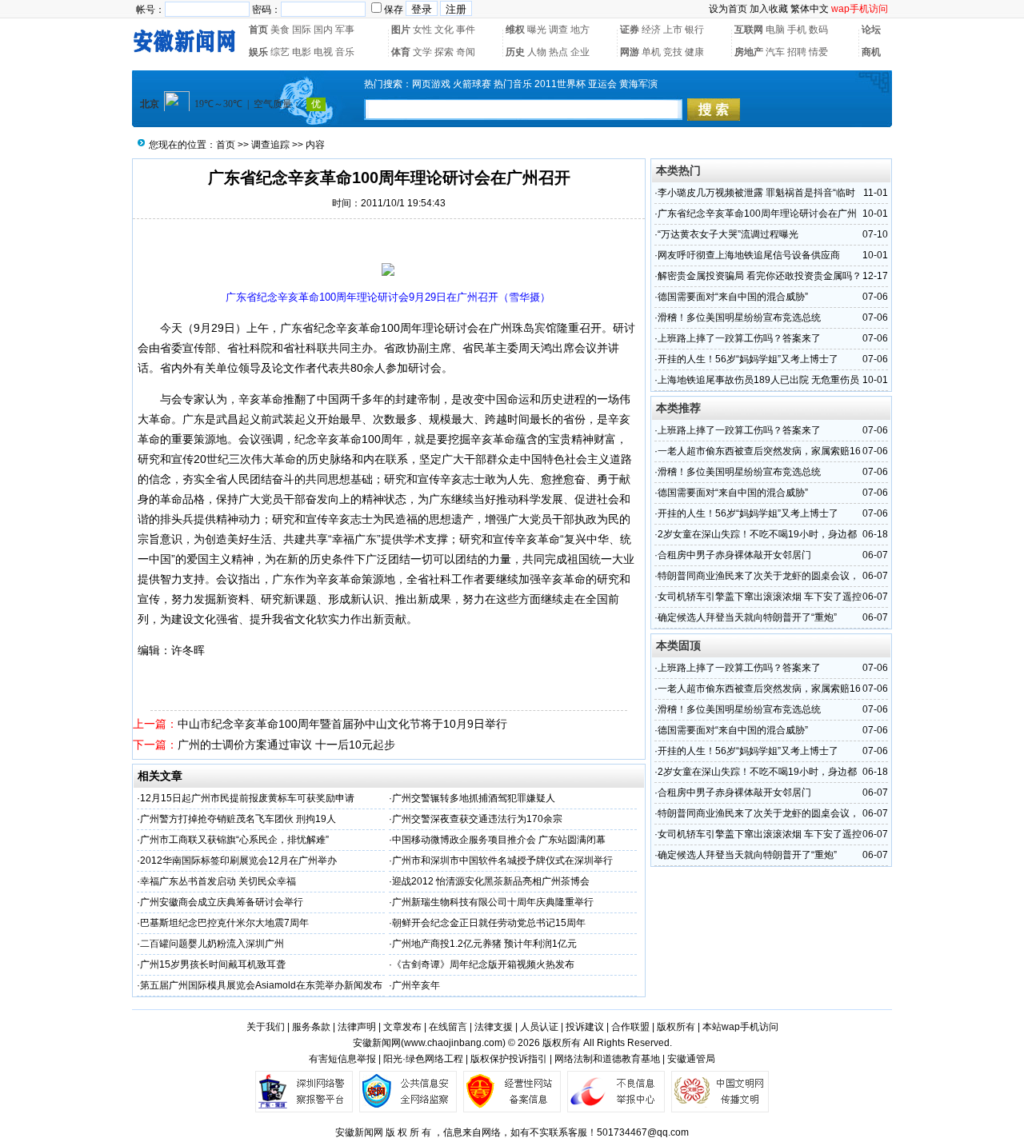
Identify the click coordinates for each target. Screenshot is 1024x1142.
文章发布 (402, 1026)
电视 (323, 52)
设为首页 (728, 8)
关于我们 (265, 1026)
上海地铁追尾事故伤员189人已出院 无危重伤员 (758, 379)
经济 (651, 29)
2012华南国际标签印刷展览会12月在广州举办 (238, 860)
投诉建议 (585, 1026)
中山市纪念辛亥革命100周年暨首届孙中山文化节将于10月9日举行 (342, 723)
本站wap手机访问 (740, 1026)
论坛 (871, 29)
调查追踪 (270, 144)
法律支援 (493, 1026)
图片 (400, 29)
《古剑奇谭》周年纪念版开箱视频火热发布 (483, 964)
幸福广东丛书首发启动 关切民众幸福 (218, 881)
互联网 (748, 29)
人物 (536, 52)
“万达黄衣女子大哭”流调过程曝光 (728, 234)
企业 (580, 52)
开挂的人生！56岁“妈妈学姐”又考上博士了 (748, 359)
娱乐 (258, 52)
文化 (444, 29)
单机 (651, 52)
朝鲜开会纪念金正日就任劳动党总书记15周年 (489, 922)
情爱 (818, 52)
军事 (344, 29)
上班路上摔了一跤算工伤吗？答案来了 (739, 338)
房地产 (748, 52)
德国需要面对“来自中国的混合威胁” (733, 296)
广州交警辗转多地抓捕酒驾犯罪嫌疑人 (473, 798)
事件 (465, 29)
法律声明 (357, 1026)
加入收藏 (769, 8)
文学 (422, 52)
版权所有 (676, 1026)
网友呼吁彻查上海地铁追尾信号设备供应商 (749, 255)
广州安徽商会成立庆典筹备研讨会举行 (221, 902)
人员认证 (539, 1026)
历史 (515, 52)
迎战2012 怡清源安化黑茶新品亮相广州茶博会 (491, 881)
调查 (558, 29)
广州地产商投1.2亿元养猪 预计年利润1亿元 (484, 943)
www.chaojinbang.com (453, 1042)
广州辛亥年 (416, 985)
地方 (580, 29)
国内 (323, 29)
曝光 (536, 29)
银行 (694, 29)
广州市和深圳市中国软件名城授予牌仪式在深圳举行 (502, 860)
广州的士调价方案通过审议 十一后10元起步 (286, 744)
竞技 (672, 52)
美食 (280, 29)
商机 (871, 52)
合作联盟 (630, 1026)
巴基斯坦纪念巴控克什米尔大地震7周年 (224, 922)
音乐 (344, 52)
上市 (672, 29)
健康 (694, 52)
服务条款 (311, 1026)
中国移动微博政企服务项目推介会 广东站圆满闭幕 (499, 839)
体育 (400, 52)
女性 (422, 29)
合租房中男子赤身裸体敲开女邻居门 (734, 555)
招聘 (796, 52)
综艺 (280, 52)
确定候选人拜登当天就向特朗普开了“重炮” (747, 617)
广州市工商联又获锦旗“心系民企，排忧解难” (234, 839)
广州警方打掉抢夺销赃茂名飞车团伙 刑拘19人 (238, 819)
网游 (629, 52)
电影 (301, 52)
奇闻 (465, 52)
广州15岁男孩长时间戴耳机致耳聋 (213, 964)
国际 (301, 29)
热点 (558, 52)
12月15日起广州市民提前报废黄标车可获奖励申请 (247, 798)
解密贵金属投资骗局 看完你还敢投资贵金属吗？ (760, 276)
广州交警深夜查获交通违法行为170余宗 (477, 819)
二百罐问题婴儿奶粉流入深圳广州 (212, 943)
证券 (629, 29)
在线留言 (448, 1026)
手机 (796, 29)
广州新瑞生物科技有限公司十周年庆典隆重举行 (493, 902)
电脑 (775, 29)
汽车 (775, 52)
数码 (818, 29)
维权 (515, 29)
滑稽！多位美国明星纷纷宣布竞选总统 (739, 317)
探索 (444, 52)
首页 (258, 29)
